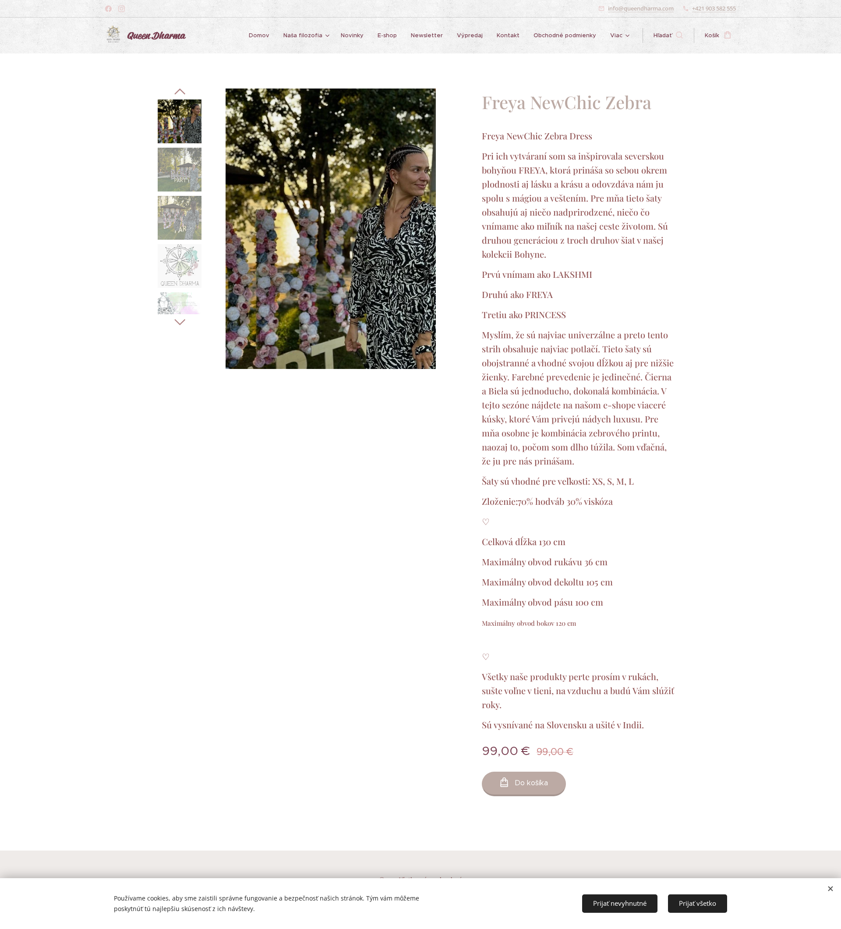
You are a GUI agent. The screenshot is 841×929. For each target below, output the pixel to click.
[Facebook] (108, 8)
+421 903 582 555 (714, 8)
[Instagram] (121, 8)
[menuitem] (261, 35)
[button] (668, 35)
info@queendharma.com (641, 8)
